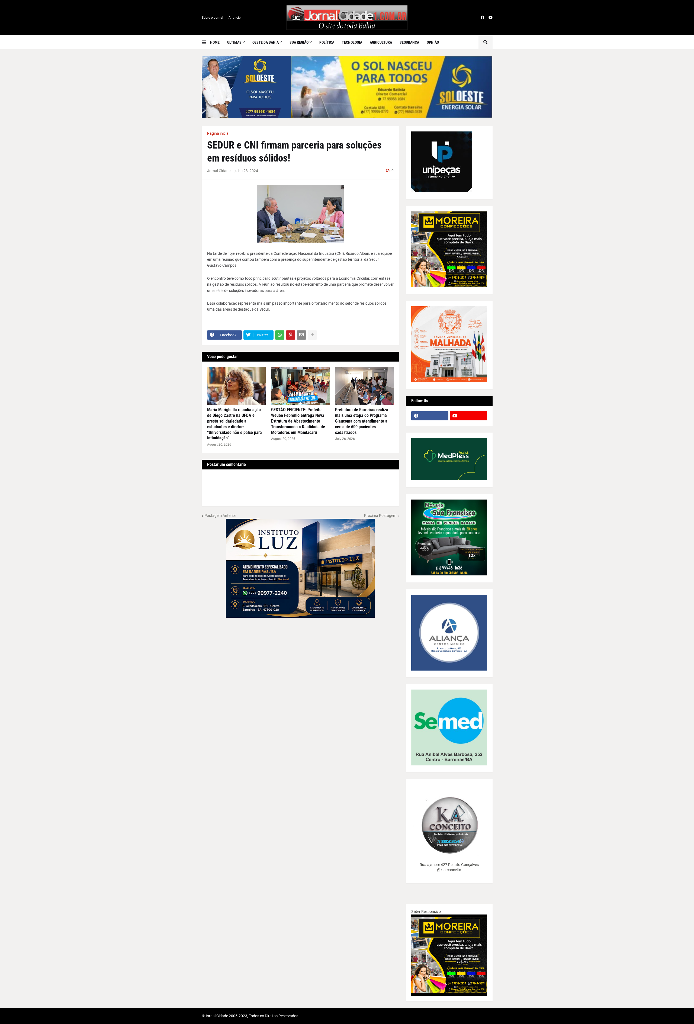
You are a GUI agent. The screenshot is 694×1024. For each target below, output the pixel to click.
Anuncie (234, 18)
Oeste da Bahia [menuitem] (265, 42)
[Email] (301, 335)
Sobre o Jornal (212, 18)
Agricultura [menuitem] (381, 42)
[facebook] (482, 17)
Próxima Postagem (380, 515)
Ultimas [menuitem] (234, 42)
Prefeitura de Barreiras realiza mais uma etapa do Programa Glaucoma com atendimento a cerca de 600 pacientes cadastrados (361, 421)
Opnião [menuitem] (433, 42)
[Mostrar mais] (312, 335)
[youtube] (491, 17)
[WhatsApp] (279, 335)
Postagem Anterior (220, 515)
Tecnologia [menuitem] (352, 42)
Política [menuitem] (326, 42)
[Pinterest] (290, 335)
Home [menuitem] (215, 42)
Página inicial (218, 133)
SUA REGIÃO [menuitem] (299, 42)
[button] (206, 42)
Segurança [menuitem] (409, 42)
